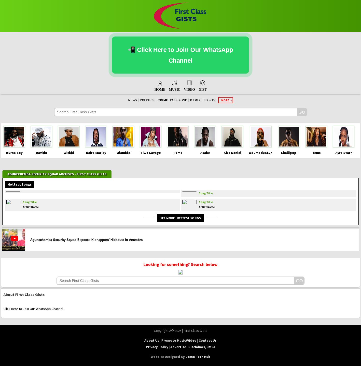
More (225, 100)
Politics (147, 100)
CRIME (163, 100)
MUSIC (174, 89)
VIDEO (189, 89)
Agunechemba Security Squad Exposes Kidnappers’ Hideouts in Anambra (86, 240)
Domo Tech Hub (197, 356)
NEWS (132, 100)
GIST (203, 89)
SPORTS (209, 100)
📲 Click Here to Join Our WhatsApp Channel (180, 55)
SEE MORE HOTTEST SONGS (180, 218)
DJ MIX (195, 100)
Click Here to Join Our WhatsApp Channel (33, 309)
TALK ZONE (178, 100)
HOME (159, 89)
